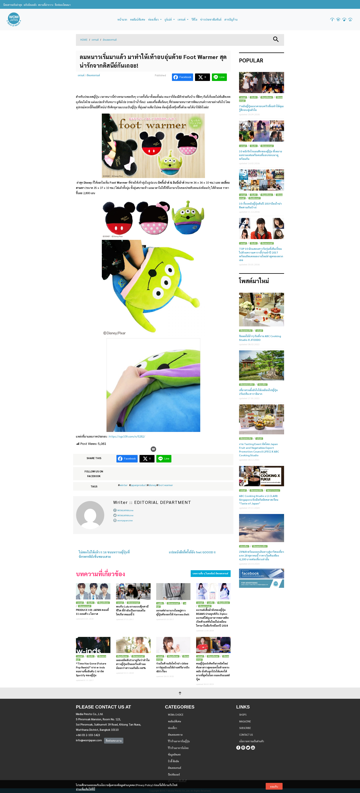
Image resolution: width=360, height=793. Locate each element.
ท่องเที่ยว (262, 384)
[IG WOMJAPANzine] (338, 19)
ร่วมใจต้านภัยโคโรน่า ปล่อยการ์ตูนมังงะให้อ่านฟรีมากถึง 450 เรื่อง (172, 667)
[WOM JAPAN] (14, 20)
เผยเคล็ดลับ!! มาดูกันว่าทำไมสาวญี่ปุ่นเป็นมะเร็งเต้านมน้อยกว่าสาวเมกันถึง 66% (133, 664)
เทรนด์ (95, 39)
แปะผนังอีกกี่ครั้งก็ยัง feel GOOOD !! (192, 552)
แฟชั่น (160, 603)
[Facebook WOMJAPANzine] (332, 19)
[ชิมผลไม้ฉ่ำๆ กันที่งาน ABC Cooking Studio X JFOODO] (261, 309)
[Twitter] (248, 747)
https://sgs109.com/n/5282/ (127, 436)
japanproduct (139, 485)
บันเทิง (90, 602)
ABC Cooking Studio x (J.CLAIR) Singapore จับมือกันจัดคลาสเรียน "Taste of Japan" (258, 499)
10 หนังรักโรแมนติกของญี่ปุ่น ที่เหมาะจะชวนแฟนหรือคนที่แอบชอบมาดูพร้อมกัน (260, 155)
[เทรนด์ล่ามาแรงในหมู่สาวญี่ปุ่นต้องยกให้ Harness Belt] (173, 591)
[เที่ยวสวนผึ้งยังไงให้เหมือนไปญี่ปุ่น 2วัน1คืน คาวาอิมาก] (261, 365)
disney (152, 485)
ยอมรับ (274, 786)
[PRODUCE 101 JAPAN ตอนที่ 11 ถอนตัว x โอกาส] (93, 591)
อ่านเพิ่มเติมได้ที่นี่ (85, 789)
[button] (276, 39)
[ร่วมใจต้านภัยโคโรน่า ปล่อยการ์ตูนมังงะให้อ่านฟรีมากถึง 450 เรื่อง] (173, 645)
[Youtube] (253, 747)
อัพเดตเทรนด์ (110, 39)
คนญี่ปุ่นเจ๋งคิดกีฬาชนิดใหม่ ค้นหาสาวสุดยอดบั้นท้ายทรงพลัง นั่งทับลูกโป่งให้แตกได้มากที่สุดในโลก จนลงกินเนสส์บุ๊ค (213, 671)
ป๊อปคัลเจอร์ (254, 198)
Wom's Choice (273, 490)
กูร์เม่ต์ (259, 330)
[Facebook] (238, 747)
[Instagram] (243, 747)
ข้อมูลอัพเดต (104, 602)
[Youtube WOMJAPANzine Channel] (350, 19)
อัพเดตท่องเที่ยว (246, 384)
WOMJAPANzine (125, 510)
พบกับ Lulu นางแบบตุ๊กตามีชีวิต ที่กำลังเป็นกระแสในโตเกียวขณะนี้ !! (132, 610)
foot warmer (165, 485)
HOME (84, 39)
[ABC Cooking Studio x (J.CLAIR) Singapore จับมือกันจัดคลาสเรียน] (261, 476)
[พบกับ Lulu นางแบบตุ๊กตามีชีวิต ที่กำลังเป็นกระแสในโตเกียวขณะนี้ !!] (133, 591)
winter (124, 485)
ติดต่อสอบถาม (114, 740)
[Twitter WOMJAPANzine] (344, 19)
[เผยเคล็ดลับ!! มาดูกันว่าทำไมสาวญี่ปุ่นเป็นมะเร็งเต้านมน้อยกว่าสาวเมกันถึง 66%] (133, 645)
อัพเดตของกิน (245, 330)
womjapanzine (125, 520)
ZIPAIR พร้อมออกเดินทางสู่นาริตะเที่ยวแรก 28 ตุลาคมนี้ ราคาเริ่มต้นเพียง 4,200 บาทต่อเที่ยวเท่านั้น (261, 555)
